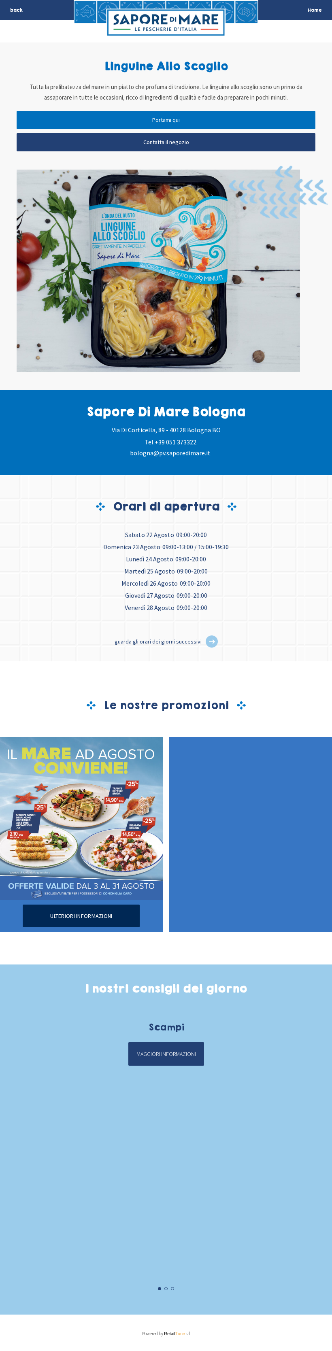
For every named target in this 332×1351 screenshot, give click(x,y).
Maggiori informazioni (166, 1054)
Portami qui (166, 119)
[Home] (166, 31)
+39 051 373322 (175, 442)
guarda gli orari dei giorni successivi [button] (158, 641)
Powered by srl (166, 1333)
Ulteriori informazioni (81, 916)
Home (315, 10)
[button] (212, 641)
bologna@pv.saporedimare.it (170, 453)
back (16, 10)
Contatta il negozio (166, 142)
